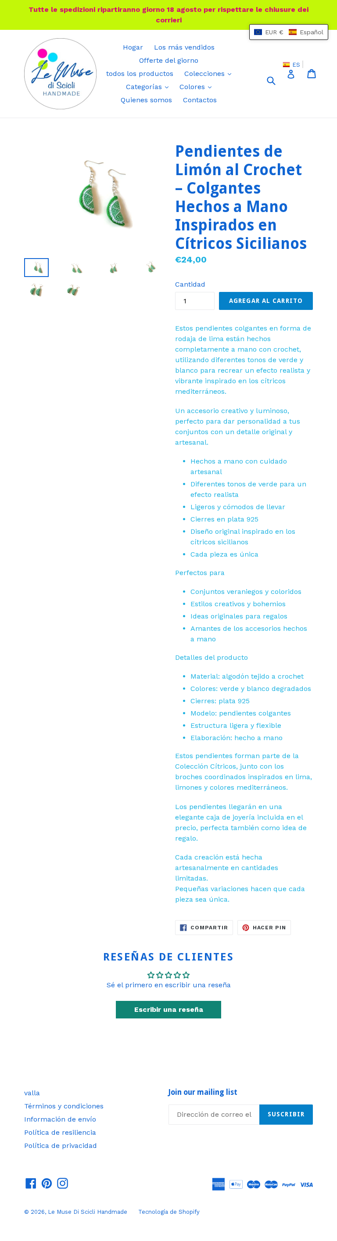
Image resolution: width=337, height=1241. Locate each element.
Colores (197, 86)
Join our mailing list (202, 1092)
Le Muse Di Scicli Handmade (87, 1212)
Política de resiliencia (60, 1132)
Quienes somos (146, 100)
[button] (289, 32)
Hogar (133, 47)
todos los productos (139, 73)
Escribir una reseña (168, 1009)
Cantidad (190, 284)
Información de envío (60, 1119)
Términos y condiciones (64, 1106)
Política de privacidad (60, 1145)
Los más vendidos (184, 47)
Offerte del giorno (168, 60)
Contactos (200, 100)
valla (32, 1093)
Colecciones (210, 73)
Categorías (149, 86)
